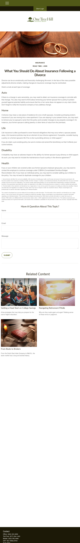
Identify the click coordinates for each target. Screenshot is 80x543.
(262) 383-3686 (13, 538)
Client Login (40, 9)
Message (5, 236)
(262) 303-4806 (13, 534)
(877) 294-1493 (15, 536)
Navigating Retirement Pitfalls (52, 308)
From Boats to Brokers (11, 349)
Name (4, 210)
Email (4, 223)
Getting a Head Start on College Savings (18, 308)
